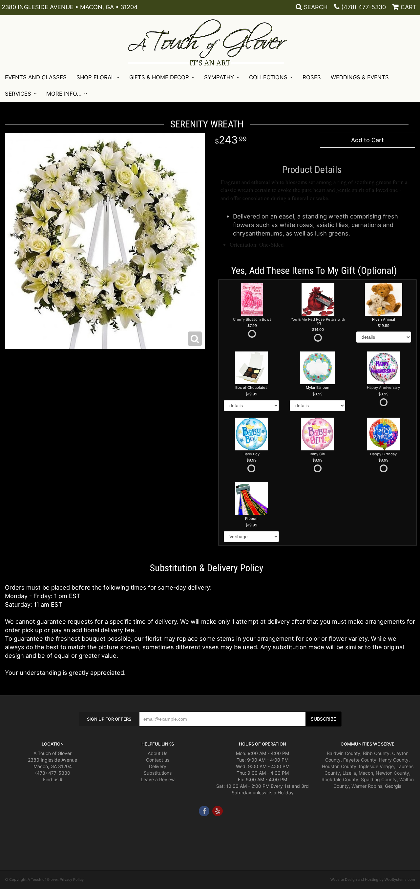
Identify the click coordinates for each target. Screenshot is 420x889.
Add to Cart (367, 140)
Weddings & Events (360, 77)
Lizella (349, 773)
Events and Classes (36, 77)
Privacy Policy (72, 879)
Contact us (157, 760)
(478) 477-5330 (363, 7)
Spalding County (379, 779)
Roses (312, 77)
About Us (157, 753)
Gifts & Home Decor (159, 77)
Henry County (394, 760)
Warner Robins (366, 786)
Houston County (339, 766)
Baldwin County (343, 753)
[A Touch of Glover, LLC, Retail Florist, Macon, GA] (15, 836)
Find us (51, 779)
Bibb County (376, 753)
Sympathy (219, 77)
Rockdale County (340, 779)
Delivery (157, 766)
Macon (366, 773)
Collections (268, 77)
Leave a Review (158, 779)
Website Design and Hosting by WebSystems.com (372, 879)
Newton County (392, 773)
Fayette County (359, 760)
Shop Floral (95, 77)
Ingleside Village (376, 766)
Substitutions (158, 773)
